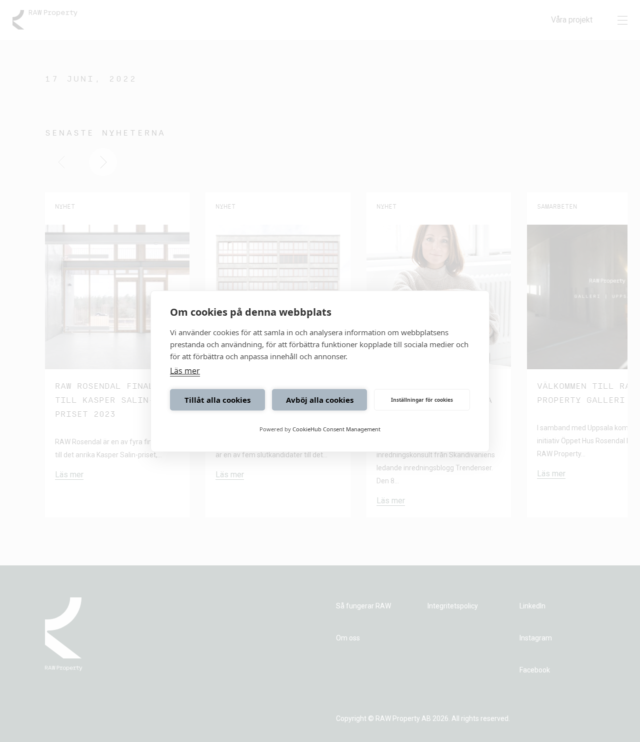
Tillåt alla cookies (217, 400)
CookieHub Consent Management (336, 428)
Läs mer (185, 370)
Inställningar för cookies (422, 399)
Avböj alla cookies (320, 400)
